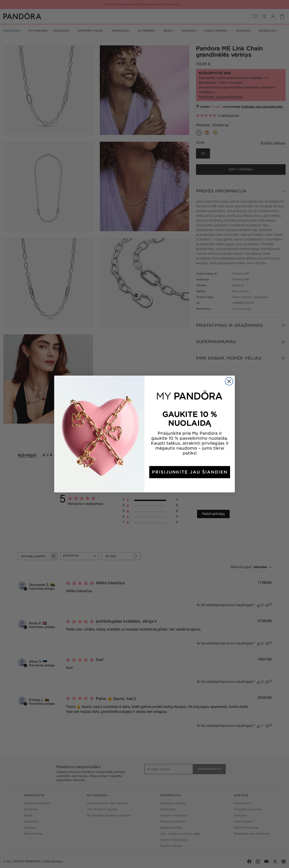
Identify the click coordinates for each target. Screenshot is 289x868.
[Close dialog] (229, 381)
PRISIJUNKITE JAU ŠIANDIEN (190, 472)
